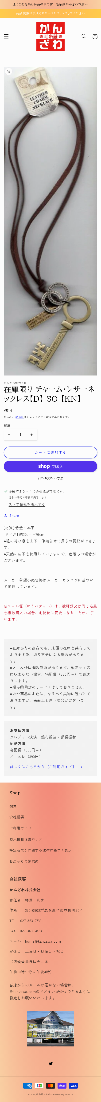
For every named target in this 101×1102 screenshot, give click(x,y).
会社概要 (16, 816)
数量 (7, 425)
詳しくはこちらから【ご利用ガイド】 (43, 766)
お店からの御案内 (24, 861)
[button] (6, 36)
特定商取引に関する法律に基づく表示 (40, 850)
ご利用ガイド (20, 827)
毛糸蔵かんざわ (44, 1094)
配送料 (20, 417)
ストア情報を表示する (27, 504)
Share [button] (14, 515)
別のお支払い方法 (50, 478)
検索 (13, 805)
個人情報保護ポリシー (27, 838)
